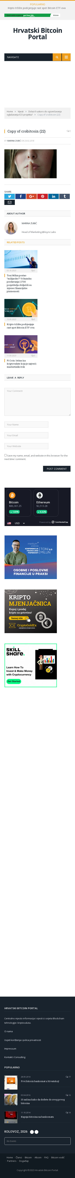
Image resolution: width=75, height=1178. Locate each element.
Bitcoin (13, 502)
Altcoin (38, 1157)
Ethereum (43, 502)
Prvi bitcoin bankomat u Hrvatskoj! (40, 1081)
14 (69, 1112)
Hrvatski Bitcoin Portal (37, 33)
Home (10, 1157)
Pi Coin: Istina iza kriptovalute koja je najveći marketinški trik (21, 363)
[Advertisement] (37, 84)
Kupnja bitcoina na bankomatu (37, 1116)
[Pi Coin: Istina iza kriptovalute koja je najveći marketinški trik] (21, 346)
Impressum (10, 1048)
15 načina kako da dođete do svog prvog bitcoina (43, 1101)
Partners (11, 1160)
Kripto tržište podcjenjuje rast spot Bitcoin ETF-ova (37, 8)
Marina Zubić (14, 140)
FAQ (46, 1157)
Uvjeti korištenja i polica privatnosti (22, 1040)
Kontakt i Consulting (14, 1057)
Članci (19, 1157)
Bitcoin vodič (57, 1157)
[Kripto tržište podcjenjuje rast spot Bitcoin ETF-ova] (21, 310)
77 (69, 1076)
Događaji (24, 1160)
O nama (8, 1031)
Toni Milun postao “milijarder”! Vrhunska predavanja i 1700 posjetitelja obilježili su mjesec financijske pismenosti (19, 283)
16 (69, 1095)
